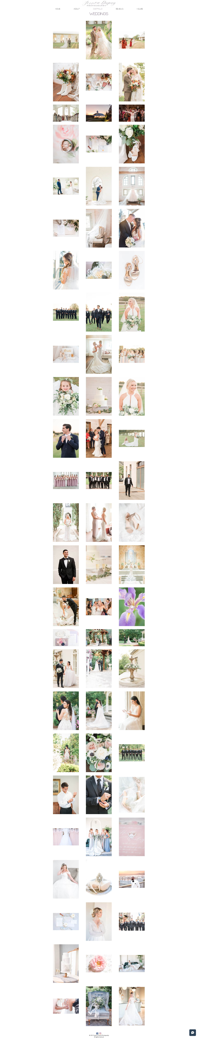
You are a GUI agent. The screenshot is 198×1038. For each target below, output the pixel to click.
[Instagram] (100, 1033)
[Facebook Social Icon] (97, 1033)
